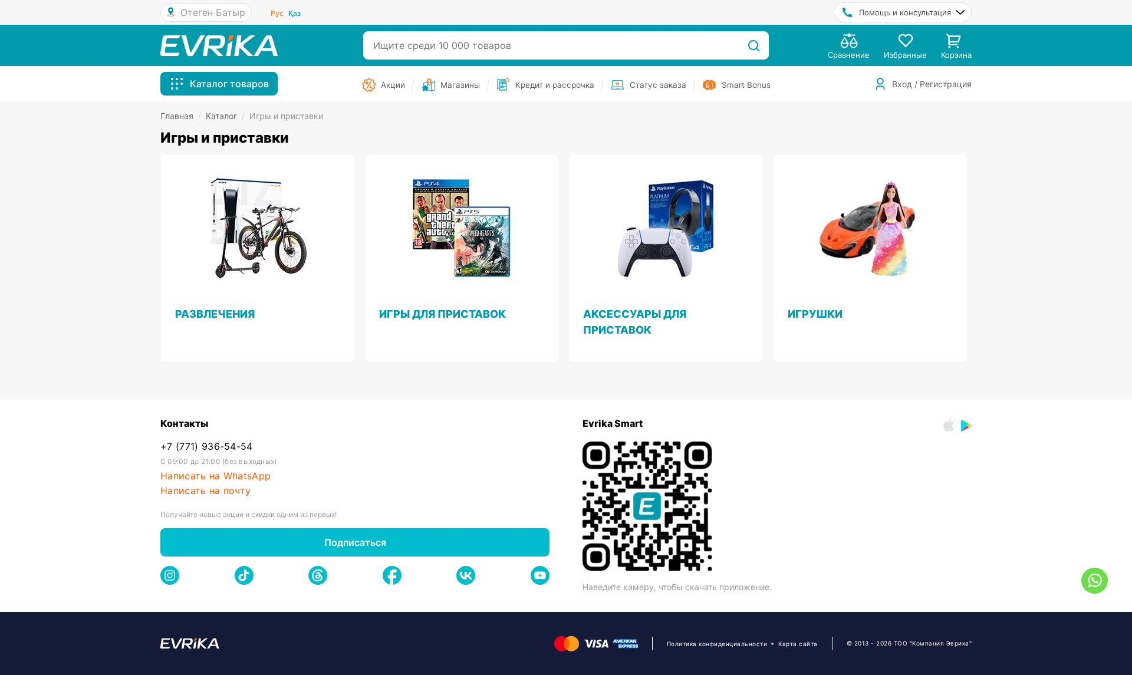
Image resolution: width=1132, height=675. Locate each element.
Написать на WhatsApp (215, 476)
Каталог (225, 116)
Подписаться (355, 542)
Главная (180, 116)
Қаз (294, 13)
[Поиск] (753, 45)
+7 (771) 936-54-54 (206, 447)
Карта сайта (798, 643)
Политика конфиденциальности (717, 643)
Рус (277, 13)
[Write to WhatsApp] (1094, 581)
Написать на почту (205, 491)
